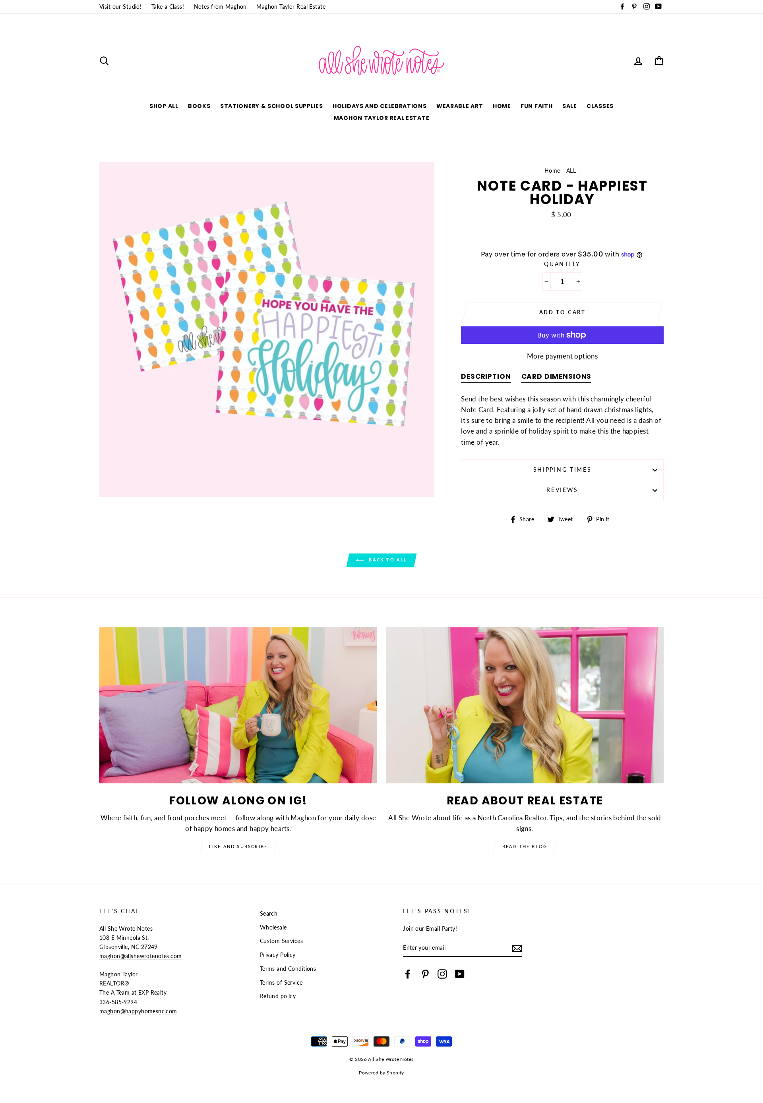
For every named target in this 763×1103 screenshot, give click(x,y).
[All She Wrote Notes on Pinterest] (425, 974)
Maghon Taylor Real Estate (290, 6)
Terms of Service (281, 982)
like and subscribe (238, 846)
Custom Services (281, 940)
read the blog (525, 846)
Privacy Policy (278, 954)
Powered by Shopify (381, 1073)
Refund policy (278, 996)
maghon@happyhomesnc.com (138, 1011)
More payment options (562, 356)
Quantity (562, 264)
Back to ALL (387, 559)
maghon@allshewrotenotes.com (140, 956)
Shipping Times (562, 470)
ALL (571, 170)
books (199, 106)
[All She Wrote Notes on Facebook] (407, 974)
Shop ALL (163, 106)
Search (269, 913)
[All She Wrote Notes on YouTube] (460, 974)
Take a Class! (167, 6)
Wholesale (273, 927)
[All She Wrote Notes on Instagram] (442, 974)
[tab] (486, 378)
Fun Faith (536, 106)
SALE (569, 106)
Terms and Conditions (288, 968)
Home (502, 106)
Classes (600, 106)
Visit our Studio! (120, 6)
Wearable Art (459, 106)
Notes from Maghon (220, 6)
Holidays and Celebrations (380, 106)
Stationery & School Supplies (271, 106)
